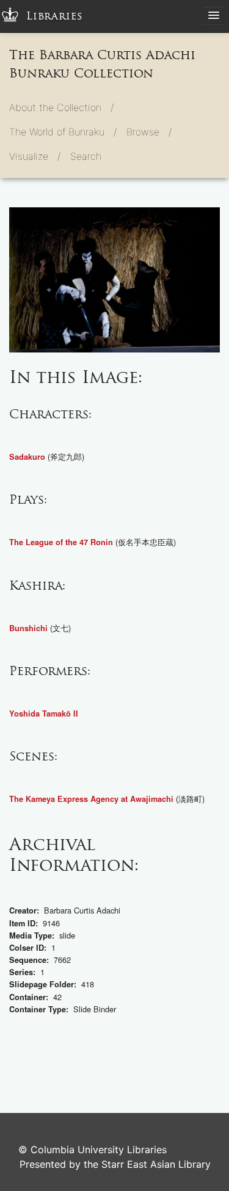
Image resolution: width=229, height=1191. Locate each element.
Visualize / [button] (34, 156)
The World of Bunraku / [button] (63, 132)
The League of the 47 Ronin (61, 542)
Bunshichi (28, 628)
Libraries (54, 16)
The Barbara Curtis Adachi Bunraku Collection (102, 64)
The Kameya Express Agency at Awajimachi (91, 798)
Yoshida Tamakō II (43, 713)
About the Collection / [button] (61, 107)
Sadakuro (27, 456)
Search (85, 156)
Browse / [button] (149, 132)
